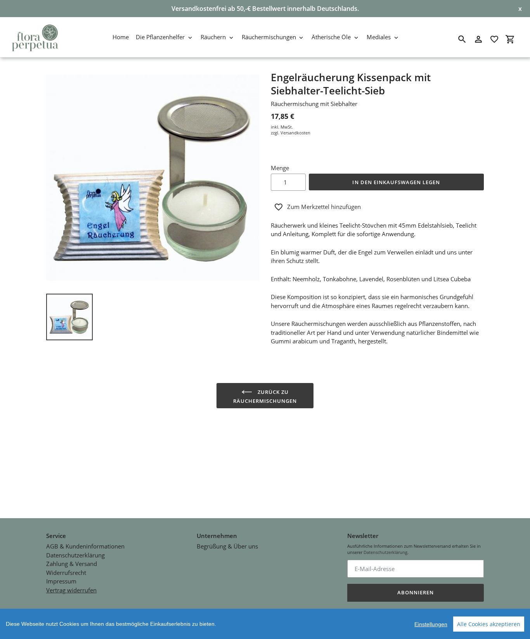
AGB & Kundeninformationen (85, 546)
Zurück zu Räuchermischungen (265, 396)
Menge (280, 168)
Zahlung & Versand (71, 564)
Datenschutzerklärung (75, 555)
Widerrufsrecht (66, 572)
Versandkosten (295, 133)
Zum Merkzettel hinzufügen (324, 207)
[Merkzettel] (494, 39)
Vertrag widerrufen (71, 590)
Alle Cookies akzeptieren (488, 624)
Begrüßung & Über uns (227, 546)
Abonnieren (415, 592)
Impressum (61, 581)
